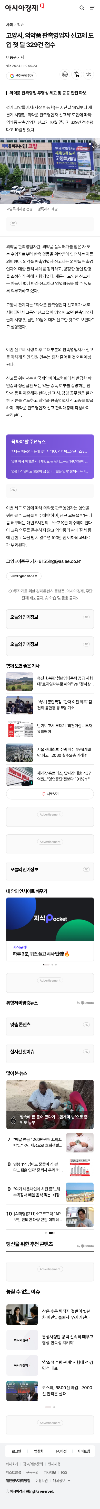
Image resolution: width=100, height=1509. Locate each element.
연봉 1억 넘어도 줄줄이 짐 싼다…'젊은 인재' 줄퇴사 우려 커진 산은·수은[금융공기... (50, 471)
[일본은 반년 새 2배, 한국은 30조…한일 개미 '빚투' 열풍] (22, 1374)
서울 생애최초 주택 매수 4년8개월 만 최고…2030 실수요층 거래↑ (64, 752)
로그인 (16, 1451)
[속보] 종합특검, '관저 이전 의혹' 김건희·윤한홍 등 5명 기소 (64, 705)
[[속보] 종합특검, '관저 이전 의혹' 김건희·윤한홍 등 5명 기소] (19, 713)
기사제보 (50, 1472)
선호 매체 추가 (24, 76)
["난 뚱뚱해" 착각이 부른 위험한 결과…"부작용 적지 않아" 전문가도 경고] (22, 1324)
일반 (20, 25)
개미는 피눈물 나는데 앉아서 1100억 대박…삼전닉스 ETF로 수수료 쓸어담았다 (50, 451)
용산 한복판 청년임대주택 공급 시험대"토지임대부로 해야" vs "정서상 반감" (65, 681)
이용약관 (41, 1480)
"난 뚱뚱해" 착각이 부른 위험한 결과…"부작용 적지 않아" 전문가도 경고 (67, 1315)
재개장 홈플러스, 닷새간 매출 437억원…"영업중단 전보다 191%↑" (64, 776)
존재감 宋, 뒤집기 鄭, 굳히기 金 (66, 1340)
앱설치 (38, 1451)
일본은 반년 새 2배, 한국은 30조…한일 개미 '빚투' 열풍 (67, 1365)
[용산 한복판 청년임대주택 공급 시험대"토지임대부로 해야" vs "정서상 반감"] (19, 689)
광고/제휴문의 (33, 1463)
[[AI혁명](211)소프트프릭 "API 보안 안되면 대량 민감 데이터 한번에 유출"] (80, 1226)
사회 (9, 25)
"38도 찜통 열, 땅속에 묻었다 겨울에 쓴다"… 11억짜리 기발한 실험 (66, 1391)
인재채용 (54, 1463)
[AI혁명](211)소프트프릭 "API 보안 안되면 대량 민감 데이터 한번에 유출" (38, 1219)
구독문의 (32, 1472)
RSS (64, 1472)
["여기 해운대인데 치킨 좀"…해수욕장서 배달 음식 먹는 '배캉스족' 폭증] (80, 1201)
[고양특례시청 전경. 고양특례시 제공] (50, 171)
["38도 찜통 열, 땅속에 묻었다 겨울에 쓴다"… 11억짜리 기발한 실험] (22, 1400)
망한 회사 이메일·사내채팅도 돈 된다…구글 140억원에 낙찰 (50, 461)
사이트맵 (83, 1451)
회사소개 (12, 1463)
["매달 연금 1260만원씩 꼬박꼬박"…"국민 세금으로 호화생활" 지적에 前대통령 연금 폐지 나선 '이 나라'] (80, 1151)
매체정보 (59, 1480)
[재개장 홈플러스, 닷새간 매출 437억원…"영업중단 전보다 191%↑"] (19, 784)
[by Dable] (85, 1246)
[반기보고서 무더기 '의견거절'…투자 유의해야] (19, 737)
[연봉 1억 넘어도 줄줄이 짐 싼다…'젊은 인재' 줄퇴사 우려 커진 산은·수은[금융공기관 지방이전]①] (80, 1176)
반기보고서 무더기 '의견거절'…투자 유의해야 (64, 728)
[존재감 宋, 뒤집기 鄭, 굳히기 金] (22, 1349)
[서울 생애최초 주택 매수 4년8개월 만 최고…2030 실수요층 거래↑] (19, 761)
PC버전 (61, 1451)
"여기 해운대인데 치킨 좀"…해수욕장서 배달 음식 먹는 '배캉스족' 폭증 (36, 1195)
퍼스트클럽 (13, 1472)
